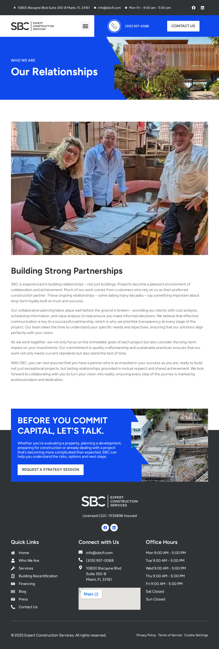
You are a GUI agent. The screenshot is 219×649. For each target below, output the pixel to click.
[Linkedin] (202, 7)
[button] (85, 26)
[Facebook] (194, 7)
